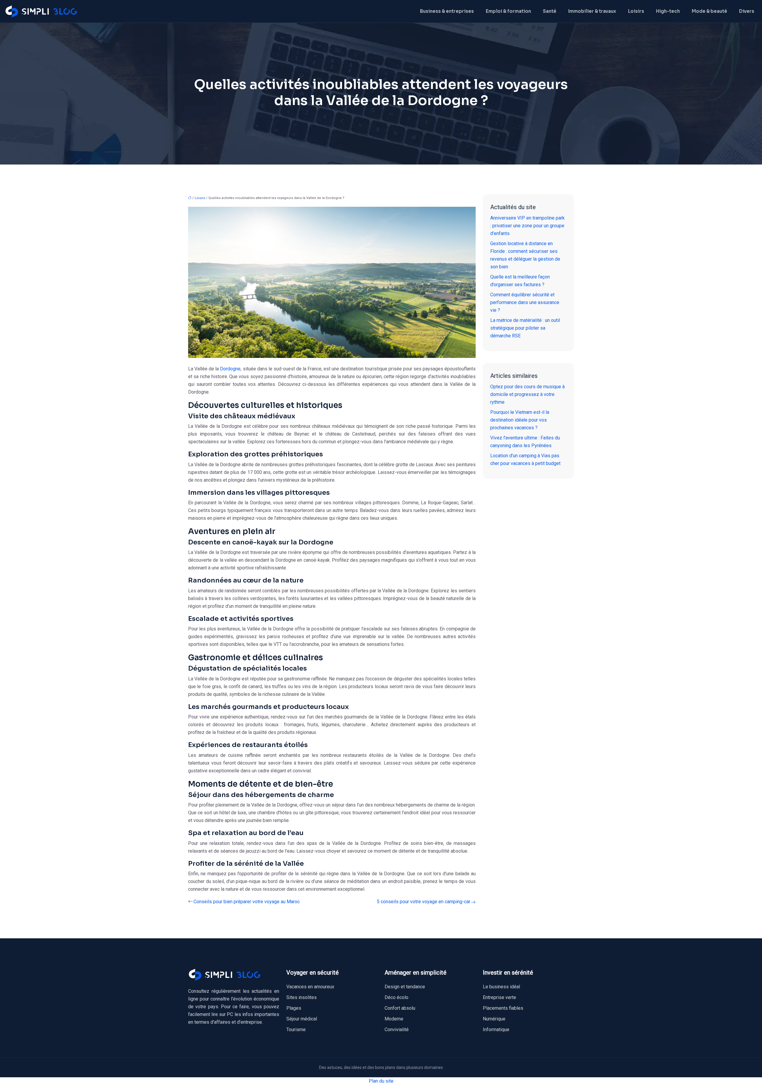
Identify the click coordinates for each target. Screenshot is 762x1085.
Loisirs (636, 11)
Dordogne (230, 369)
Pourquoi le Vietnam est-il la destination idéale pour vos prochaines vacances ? (519, 419)
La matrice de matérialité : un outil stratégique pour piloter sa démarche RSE (525, 328)
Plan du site (381, 1081)
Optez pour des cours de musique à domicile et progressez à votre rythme (527, 394)
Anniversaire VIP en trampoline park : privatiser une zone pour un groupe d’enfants (527, 225)
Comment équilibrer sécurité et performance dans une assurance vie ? (524, 302)
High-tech (668, 11)
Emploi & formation (508, 11)
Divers (746, 11)
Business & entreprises (447, 11)
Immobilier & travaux (592, 11)
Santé (549, 11)
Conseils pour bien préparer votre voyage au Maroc (246, 901)
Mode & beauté (709, 11)
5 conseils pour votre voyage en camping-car (423, 901)
